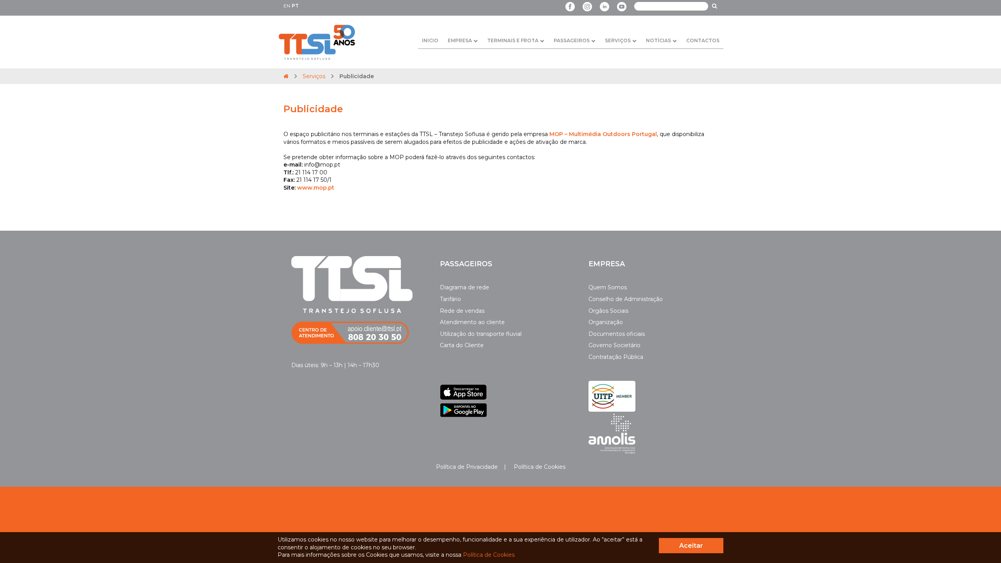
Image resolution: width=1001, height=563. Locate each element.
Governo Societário (614, 345)
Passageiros (572, 40)
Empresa (460, 40)
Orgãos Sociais (608, 310)
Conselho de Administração (625, 299)
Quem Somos (607, 287)
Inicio (430, 40)
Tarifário (450, 299)
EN (286, 6)
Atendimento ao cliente (472, 322)
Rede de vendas (462, 310)
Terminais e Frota (512, 40)
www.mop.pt (315, 187)
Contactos (702, 40)
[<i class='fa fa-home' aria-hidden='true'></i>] (286, 76)
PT (295, 6)
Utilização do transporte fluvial (481, 333)
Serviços (618, 40)
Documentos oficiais (616, 333)
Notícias (658, 40)
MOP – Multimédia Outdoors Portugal (603, 134)
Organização (605, 322)
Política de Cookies (538, 466)
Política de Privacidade (467, 466)
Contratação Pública (615, 356)
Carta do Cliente (462, 345)
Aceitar (691, 545)
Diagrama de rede (464, 287)
